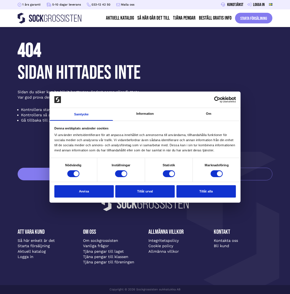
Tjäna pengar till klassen (105, 256)
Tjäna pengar (184, 18)
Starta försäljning (253, 18)
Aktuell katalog (32, 251)
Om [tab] (208, 113)
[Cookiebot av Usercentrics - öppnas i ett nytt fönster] (217, 99)
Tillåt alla (206, 191)
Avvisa (84, 191)
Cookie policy (160, 246)
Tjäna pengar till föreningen (108, 262)
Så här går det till (153, 18)
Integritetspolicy (163, 240)
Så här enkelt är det (36, 240)
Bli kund (221, 246)
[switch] (121, 173)
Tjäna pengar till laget (103, 251)
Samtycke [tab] (81, 114)
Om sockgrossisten (100, 240)
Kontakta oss (226, 240)
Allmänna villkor (163, 251)
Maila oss (127, 4)
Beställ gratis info (215, 18)
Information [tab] (145, 113)
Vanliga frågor (96, 246)
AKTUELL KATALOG (120, 18)
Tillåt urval (145, 191)
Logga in (25, 256)
